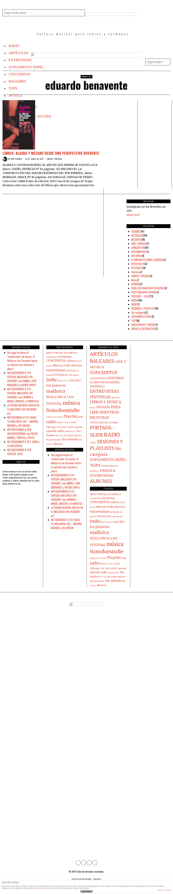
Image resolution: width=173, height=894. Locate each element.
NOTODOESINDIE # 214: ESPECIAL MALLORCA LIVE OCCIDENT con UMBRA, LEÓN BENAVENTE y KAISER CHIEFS (21, 379)
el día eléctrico (72, 365)
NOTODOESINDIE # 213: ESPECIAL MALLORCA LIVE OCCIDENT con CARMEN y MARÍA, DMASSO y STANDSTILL (23, 395)
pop (80, 416)
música (71, 403)
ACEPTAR (86, 892)
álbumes (58, 444)
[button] (81, 12)
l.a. (67, 380)
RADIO (134, 300)
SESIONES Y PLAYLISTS (142, 308)
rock (73, 422)
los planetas (56, 385)
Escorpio (71, 370)
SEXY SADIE (67, 427)
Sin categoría (138, 313)
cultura (71, 360)
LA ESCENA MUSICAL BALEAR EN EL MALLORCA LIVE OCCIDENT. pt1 (23, 409)
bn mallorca (71, 352)
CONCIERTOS (137, 248)
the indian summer (73, 435)
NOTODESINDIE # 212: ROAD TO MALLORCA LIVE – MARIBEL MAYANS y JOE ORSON (22, 421)
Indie (51, 379)
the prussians (53, 439)
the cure (59, 435)
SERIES (134, 304)
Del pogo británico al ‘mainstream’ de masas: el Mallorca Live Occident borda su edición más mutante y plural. (22, 361)
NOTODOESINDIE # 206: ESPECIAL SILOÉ (19, 452)
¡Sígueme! (133, 214)
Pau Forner (16, 159)
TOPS (134, 321)
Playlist (70, 416)
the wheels (69, 439)
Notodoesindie (63, 410)
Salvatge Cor (53, 427)
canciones (51, 357)
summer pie (70, 431)
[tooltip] (90, 5)
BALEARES (136, 240)
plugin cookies (164, 890)
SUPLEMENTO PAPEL (141, 317)
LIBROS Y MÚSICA (54, 159)
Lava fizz (75, 380)
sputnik (78, 427)
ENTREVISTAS (138, 264)
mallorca (55, 391)
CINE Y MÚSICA (139, 244)
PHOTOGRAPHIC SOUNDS (144, 292)
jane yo (61, 380)
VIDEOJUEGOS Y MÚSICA (143, 325)
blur (61, 353)
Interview (136, 272)
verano (49, 444)
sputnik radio (55, 431)
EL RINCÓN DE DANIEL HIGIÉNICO (147, 260)
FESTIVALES (137, 268)
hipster (76, 375)
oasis (49, 416)
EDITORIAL (136, 256)
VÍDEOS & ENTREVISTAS (143, 329)
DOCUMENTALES (139, 252)
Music (134, 280)
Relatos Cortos (63, 422)
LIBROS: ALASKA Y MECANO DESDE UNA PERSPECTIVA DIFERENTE (51, 153)
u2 (80, 439)
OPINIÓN (135, 284)
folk (70, 375)
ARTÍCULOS (137, 235)
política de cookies (42, 888)
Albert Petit (52, 352)
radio (51, 421)
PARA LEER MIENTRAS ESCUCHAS (148, 288)
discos (57, 365)
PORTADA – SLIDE (140, 296)
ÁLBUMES (136, 231)
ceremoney (64, 356)
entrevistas (55, 370)
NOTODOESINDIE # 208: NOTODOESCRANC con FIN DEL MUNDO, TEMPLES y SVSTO (22, 434)
